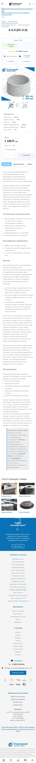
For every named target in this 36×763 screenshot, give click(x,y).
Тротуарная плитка (18, 576)
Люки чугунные (18, 592)
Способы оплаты (18, 649)
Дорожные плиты (18, 559)
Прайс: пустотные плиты (18, 696)
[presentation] (31, 105)
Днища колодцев (6, 512)
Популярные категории (18, 555)
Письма (18, 640)
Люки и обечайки (24, 512)
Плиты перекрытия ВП (18, 598)
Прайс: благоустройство (18, 699)
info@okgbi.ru (16, 458)
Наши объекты (18, 614)
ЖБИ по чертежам (18, 611)
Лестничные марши (18, 562)
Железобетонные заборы (18, 587)
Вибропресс (18, 622)
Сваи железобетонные (18, 578)
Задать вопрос (18, 546)
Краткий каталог (18, 702)
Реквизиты (18, 652)
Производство (18, 607)
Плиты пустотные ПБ (18, 570)
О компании (18, 628)
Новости (18, 635)
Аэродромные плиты (18, 581)
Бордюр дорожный (18, 567)
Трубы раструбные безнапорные (18, 601)
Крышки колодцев (24, 496)
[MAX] (27, 4)
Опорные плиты (6, 496)
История (18, 632)
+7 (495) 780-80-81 (18, 664)
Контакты (18, 654)
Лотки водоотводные (18, 564)
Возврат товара (18, 646)
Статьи (18, 619)
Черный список (18, 643)
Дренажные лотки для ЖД (18, 584)
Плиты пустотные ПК (18, 573)
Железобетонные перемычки (18, 595)
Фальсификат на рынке (18, 616)
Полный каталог (18, 705)
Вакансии (18, 638)
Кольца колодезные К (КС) (18, 590)
